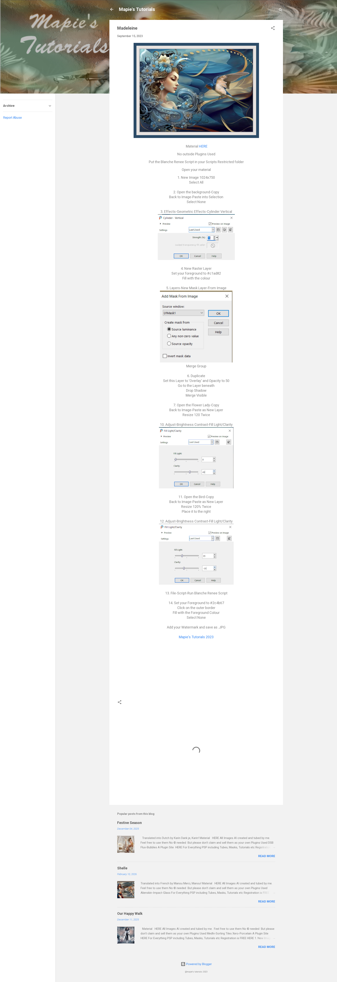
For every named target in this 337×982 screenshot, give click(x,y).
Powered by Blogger (198, 964)
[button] (272, 29)
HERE (203, 146)
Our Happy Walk (130, 913)
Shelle (122, 868)
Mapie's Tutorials (137, 9)
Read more (266, 856)
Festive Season (129, 823)
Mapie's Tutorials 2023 (196, 637)
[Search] (280, 11)
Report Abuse (12, 117)
